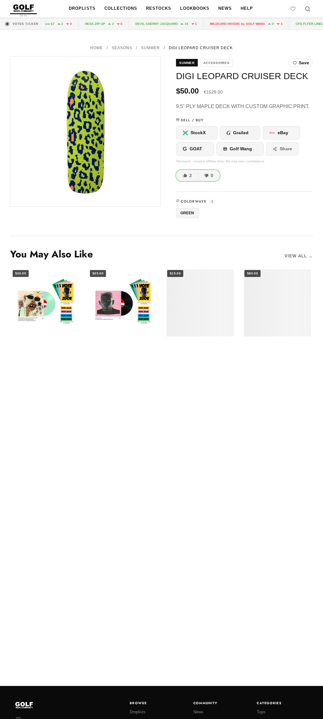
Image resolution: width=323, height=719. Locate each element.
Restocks (158, 8)
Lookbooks (194, 8)
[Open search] (307, 8)
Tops (261, 712)
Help (247, 8)
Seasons (122, 48)
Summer (150, 48)
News (225, 8)
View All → (299, 256)
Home (96, 48)
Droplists (82, 8)
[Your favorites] (293, 8)
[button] (85, 131)
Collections (120, 8)
